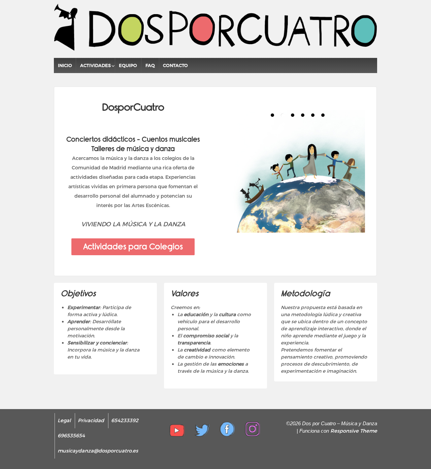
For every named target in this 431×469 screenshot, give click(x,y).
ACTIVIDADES (95, 65)
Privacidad (91, 420)
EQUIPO (128, 65)
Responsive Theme (353, 431)
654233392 (124, 420)
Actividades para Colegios (133, 247)
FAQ (150, 65)
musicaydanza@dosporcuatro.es (98, 451)
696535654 (71, 436)
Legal (64, 420)
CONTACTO (175, 65)
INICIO (65, 65)
